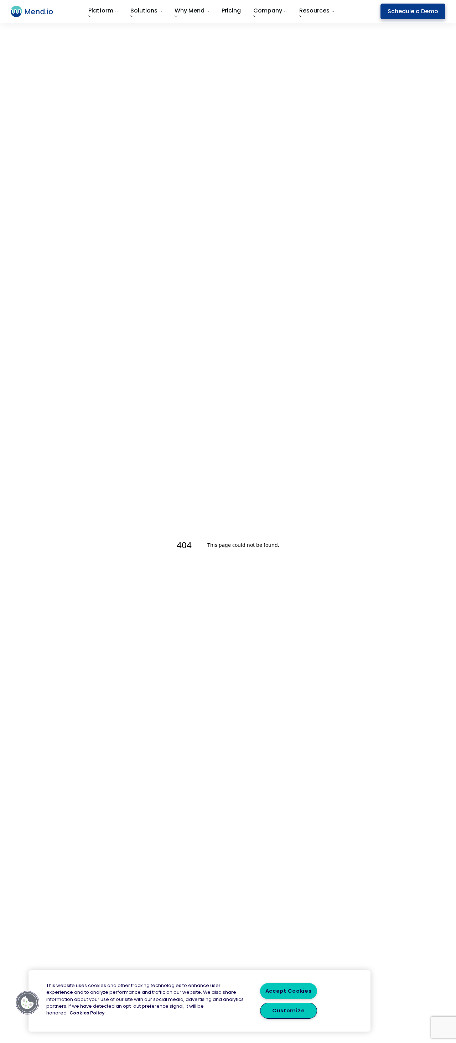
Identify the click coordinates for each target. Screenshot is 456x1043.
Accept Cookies (288, 990)
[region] (199, 1001)
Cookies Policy (87, 1013)
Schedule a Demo (413, 11)
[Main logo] (36, 11)
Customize (288, 1010)
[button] (27, 1002)
